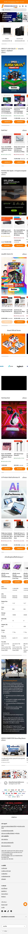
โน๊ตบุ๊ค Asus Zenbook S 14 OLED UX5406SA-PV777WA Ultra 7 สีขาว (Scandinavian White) (7, 536)
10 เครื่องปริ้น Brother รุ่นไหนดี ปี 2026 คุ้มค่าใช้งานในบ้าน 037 (13, 759)
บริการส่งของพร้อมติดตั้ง (7, 842)
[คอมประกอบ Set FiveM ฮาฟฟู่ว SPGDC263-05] (7, 302)
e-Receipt (3, 879)
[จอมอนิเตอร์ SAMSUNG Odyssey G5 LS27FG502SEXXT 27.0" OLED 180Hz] (19, 100)
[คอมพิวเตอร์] (19, 31)
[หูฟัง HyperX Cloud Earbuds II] (19, 446)
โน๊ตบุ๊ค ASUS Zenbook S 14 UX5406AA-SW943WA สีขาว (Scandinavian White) (19, 149)
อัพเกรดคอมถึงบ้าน (6, 846)
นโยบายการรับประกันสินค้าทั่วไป (8, 826)
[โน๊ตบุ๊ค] (7, 31)
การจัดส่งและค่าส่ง (5, 876)
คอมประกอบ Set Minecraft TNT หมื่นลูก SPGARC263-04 (19, 311)
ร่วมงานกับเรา (4, 894)
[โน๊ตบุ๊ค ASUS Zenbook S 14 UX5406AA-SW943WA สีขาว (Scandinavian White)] (19, 139)
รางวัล (2, 907)
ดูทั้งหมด (3, 52)
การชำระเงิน (4, 868)
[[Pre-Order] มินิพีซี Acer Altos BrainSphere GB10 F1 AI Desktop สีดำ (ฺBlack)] (19, 222)
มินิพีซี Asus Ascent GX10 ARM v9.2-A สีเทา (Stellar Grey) (6, 232)
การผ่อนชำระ (4, 873)
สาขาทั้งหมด (14, 1)
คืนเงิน (18, 833)
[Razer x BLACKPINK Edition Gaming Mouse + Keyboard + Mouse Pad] (7, 139)
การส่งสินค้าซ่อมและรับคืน (7, 830)
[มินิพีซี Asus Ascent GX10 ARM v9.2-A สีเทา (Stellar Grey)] (7, 222)
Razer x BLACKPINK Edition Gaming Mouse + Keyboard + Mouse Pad (6, 149)
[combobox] (14, 9)
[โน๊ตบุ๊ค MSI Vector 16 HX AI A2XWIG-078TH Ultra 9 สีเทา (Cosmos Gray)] (19, 525)
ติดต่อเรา (3, 896)
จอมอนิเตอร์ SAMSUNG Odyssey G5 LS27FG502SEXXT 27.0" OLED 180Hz (19, 110)
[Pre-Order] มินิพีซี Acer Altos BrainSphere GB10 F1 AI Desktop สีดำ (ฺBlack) (19, 233)
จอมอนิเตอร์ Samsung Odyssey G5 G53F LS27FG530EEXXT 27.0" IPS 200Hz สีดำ (6, 110)
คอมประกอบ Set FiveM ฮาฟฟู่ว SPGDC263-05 (6, 310)
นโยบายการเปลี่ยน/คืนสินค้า (8, 833)
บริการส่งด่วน (4, 839)
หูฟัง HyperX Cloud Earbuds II (18, 454)
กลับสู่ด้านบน (14, 817)
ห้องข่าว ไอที (4, 904)
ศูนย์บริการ (4, 891)
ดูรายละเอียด (6, 581)
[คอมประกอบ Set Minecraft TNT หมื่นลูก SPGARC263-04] (19, 302)
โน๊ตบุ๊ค (7, 38)
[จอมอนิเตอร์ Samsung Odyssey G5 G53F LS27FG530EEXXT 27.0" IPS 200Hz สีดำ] (7, 100)
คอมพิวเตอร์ (20, 38)
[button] (22, 6)
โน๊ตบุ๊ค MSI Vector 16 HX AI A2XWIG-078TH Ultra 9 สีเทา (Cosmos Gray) (19, 536)
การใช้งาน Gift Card (6, 871)
